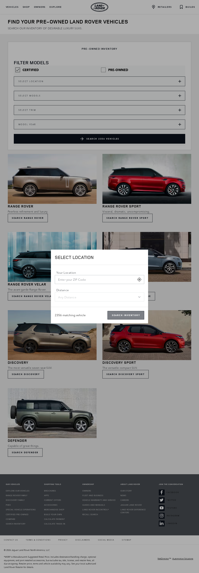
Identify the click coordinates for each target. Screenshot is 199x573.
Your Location (66, 272)
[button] (139, 279)
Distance (62, 290)
